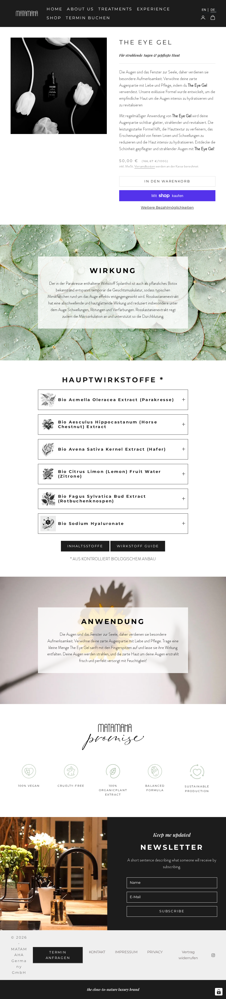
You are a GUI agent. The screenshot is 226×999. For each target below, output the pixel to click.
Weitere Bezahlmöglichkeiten (167, 207)
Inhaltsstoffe (85, 546)
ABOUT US (80, 9)
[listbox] (208, 10)
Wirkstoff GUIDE (138, 546)
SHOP (54, 17)
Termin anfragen (58, 955)
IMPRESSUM (126, 952)
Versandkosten (144, 166)
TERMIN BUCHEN (88, 17)
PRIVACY (155, 952)
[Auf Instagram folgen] (213, 955)
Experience (153, 9)
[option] (205, 10)
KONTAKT (97, 952)
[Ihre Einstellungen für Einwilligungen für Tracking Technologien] (218, 991)
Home (54, 9)
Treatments (115, 9)
